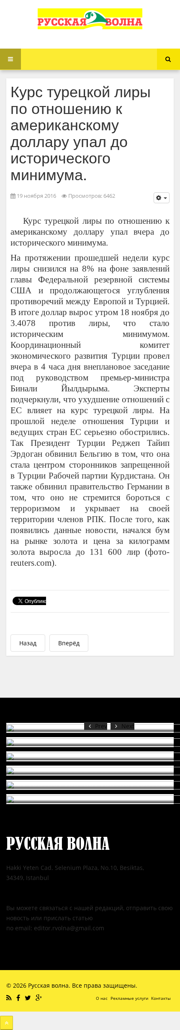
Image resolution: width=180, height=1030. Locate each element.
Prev (101, 726)
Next (127, 726)
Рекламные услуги (129, 998)
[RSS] (10, 997)
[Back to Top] (6, 1023)
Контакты (161, 998)
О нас (102, 998)
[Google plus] (40, 997)
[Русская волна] (90, 18)
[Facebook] (19, 997)
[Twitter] (29, 997)
